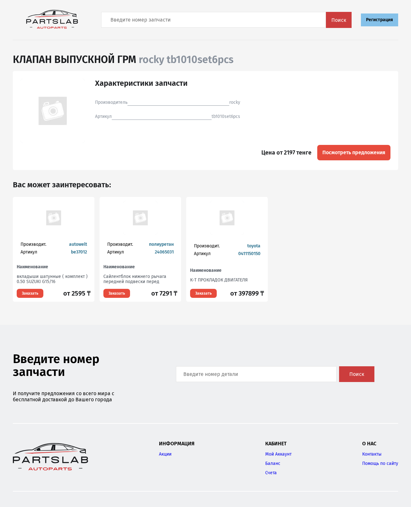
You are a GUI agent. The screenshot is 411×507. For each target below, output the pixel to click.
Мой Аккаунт (278, 454)
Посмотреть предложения (353, 152)
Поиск (338, 20)
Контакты (371, 454)
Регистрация (379, 19)
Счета (271, 473)
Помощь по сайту (380, 463)
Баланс (272, 463)
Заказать (30, 293)
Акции (165, 454)
